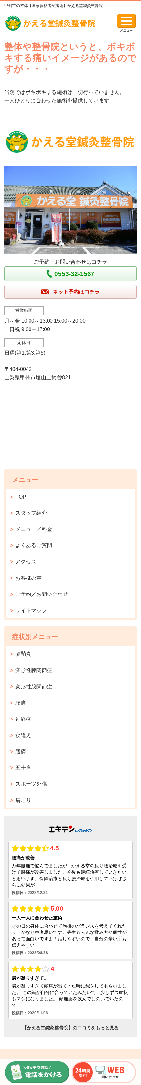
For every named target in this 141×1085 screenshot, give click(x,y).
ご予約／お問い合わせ (41, 594)
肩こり (23, 800)
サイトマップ (31, 610)
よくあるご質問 (33, 545)
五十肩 (23, 768)
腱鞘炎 (23, 654)
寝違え (23, 735)
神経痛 (23, 719)
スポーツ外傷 (31, 784)
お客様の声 (28, 578)
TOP (20, 497)
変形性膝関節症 (33, 670)
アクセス (25, 561)
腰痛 (20, 751)
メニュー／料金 (33, 529)
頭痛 (20, 702)
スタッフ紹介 (31, 513)
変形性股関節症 (33, 686)
